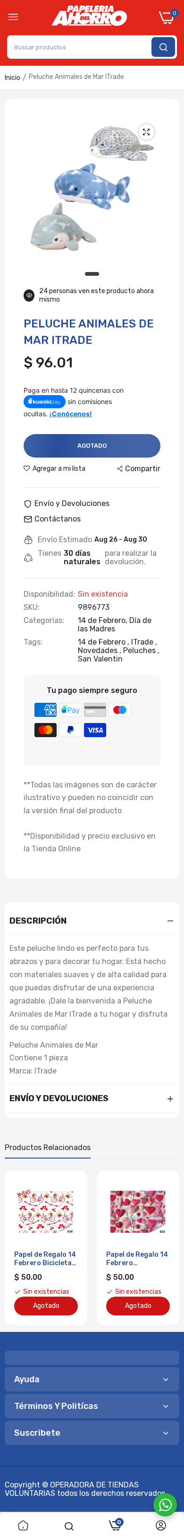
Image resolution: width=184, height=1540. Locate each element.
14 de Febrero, (103, 620)
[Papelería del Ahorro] (89, 18)
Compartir (142, 468)
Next (167, 1248)
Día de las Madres (114, 624)
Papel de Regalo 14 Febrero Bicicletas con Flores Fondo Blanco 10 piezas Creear (45, 1259)
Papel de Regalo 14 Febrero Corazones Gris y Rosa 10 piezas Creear (137, 1259)
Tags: (33, 642)
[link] (23, 1526)
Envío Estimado (65, 540)
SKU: (32, 607)
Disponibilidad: (49, 594)
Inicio (12, 78)
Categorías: (44, 620)
